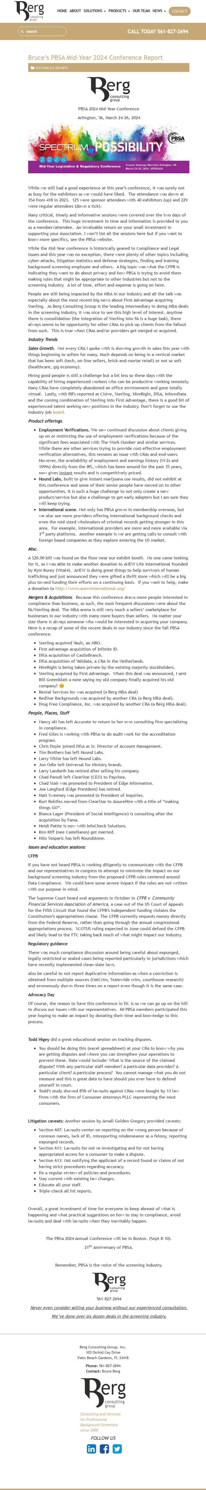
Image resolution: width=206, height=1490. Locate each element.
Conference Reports (52, 68)
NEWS (158, 10)
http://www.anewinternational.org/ (91, 588)
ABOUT (75, 10)
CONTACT (179, 11)
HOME (62, 10)
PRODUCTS (118, 10)
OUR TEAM (141, 10)
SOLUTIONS (93, 10)
